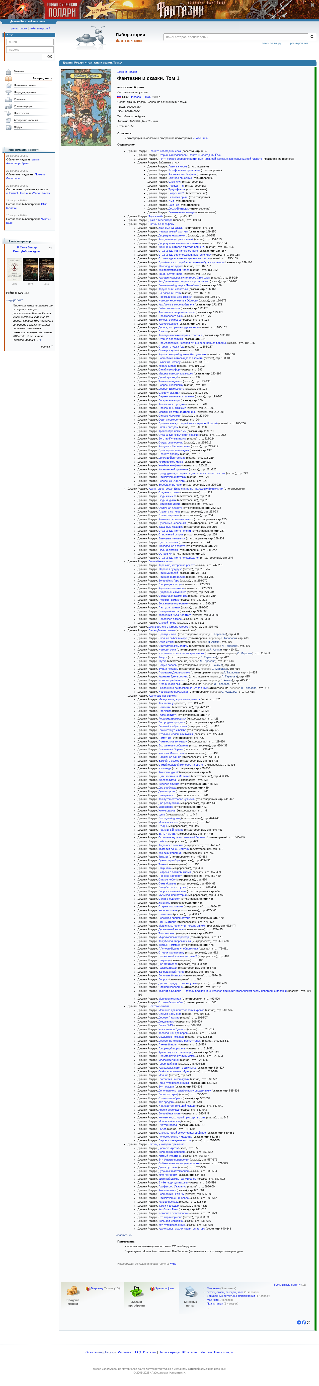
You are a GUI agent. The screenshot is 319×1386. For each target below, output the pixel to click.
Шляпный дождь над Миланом (178, 1178)
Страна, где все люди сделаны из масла (184, 258)
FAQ (138, 1352)
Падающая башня (170, 756)
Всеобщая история (170, 484)
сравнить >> (124, 1235)
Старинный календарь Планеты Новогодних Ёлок (190, 154)
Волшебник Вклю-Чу (171, 1193)
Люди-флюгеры (168, 549)
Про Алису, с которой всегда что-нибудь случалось (191, 262)
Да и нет (173, 204)
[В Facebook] (304, 1322)
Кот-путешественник (172, 1224)
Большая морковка (171, 1220)
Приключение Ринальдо (174, 1197)
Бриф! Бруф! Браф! (171, 273)
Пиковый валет (168, 1044)
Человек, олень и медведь (175, 1136)
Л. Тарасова (218, 634)
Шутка (162, 660)
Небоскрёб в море (170, 618)
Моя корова (166, 806)
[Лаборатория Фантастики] (92, 37)
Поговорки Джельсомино (174, 672)
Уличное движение (180, 177)
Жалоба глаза (167, 779)
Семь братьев (167, 883)
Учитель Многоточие (172, 753)
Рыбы (162, 841)
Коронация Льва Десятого (175, 614)
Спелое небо (167, 879)
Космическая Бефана (182, 174)
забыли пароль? (39, 28)
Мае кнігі (212, 1299)
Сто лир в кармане (170, 1217)
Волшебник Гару (169, 580)
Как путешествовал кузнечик (177, 799)
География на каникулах (174, 1079)
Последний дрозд (169, 818)
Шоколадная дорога (171, 266)
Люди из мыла (167, 496)
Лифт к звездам (168, 427)
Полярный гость (169, 611)
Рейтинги (19, 99)
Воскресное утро (169, 400)
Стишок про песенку (171, 952)
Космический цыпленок (173, 469)
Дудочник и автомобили (174, 1170)
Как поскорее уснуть (172, 404)
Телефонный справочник (184, 170)
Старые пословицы (171, 338)
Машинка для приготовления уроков (181, 1010)
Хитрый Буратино (170, 1155)
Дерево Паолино (169, 1017)
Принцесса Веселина (172, 576)
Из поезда (165, 768)
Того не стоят (167, 933)
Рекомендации (23, 106)
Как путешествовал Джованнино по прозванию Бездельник (186, 488)
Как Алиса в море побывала (176, 304)
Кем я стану (166, 703)
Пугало (163, 331)
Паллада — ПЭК (140, 96)
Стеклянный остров (171, 534)
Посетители (21, 113)
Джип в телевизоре (160, 220)
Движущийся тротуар (172, 457)
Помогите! (165, 707)
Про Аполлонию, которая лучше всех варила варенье (193, 342)
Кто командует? (168, 772)
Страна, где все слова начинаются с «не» (185, 254)
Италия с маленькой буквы (176, 733)
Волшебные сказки (160, 561)
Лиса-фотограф (168, 1094)
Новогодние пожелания (173, 691)
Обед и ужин (166, 641)
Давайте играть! (169, 1148)
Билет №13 (166, 1025)
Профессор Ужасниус (172, 1186)
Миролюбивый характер (174, 937)
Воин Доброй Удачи (27, 251)
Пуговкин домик (169, 599)
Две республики (169, 803)
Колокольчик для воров (173, 1032)
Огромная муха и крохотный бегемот (182, 837)
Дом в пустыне (168, 1167)
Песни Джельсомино (162, 630)
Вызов (162, 1128)
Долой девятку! (168, 377)
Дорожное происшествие (174, 917)
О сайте (91, 1352)
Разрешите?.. (176, 193)
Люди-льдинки (167, 500)
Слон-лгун (174, 181)
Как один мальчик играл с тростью (180, 335)
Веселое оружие (169, 783)
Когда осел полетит (171, 845)
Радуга (163, 657)
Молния (163, 1075)
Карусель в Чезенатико (173, 289)
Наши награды (169, 1352)
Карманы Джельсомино (173, 676)
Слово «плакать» (169, 392)
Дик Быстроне (167, 921)
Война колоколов (169, 308)
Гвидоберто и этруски (172, 887)
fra (107, 1352)
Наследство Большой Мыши (177, 1105)
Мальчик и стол (168, 822)
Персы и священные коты (175, 1140)
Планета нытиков (169, 511)
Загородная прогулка (172, 722)
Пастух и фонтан (169, 607)
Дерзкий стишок (178, 208)
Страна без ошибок (171, 1002)
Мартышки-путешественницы (177, 411)
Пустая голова (168, 1124)
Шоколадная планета (172, 545)
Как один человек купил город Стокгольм (184, 277)
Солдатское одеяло (171, 442)
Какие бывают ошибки (162, 695)
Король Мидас (167, 365)
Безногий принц (178, 197)
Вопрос (163, 979)
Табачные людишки (171, 526)
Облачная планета (170, 507)
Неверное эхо (167, 795)
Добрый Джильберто (171, 388)
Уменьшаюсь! (167, 810)
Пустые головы (168, 542)
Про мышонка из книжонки (175, 296)
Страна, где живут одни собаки (178, 434)
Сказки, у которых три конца (166, 1144)
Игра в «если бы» (170, 683)
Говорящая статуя (170, 584)
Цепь (162, 814)
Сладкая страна (169, 492)
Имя (171, 200)
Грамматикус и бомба (172, 730)
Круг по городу (168, 1174)
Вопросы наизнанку (171, 384)
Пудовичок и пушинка (172, 591)
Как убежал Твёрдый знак (175, 941)
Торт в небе (156, 216)
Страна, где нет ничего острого (178, 250)
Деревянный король (171, 929)
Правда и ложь (168, 634)
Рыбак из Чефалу (170, 362)
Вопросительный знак (172, 891)
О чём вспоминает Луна (174, 1071)
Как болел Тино (168, 1209)
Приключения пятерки (172, 476)
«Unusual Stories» (17, 193)
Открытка (165, 868)
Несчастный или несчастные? (178, 956)
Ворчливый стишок (171, 975)
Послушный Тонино (171, 829)
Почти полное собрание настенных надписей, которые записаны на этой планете (210, 158)
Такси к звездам (169, 1205)
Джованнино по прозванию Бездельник (183, 687)
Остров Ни (165, 553)
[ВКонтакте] (299, 1322)
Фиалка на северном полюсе (177, 312)
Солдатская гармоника (173, 595)
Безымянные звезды (181, 212)
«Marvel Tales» (40, 193)
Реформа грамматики (172, 718)
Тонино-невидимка (170, 381)
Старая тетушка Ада (171, 346)
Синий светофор (169, 369)
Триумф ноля (176, 189)
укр (112, 1352)
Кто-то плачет (167, 1190)
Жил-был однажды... (171, 227)
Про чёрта (165, 710)
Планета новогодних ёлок (165, 150)
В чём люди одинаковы (173, 1182)
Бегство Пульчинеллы (172, 438)
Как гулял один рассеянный (176, 239)
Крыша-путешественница (175, 1052)
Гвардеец (97, 1288)
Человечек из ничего (172, 480)
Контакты (150, 1352)
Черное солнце (168, 910)
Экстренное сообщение (173, 745)
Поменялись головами (173, 741)
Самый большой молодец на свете (181, 764)
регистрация (19, 28)
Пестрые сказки (159, 1006)
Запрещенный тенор (171, 971)
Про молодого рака (171, 315)
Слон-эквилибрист (170, 1098)
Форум (18, 127)
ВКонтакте (189, 1352)
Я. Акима (213, 641)
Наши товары (224, 1352)
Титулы (163, 856)
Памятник (165, 737)
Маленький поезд (169, 1121)
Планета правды (169, 453)
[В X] (309, 1322)
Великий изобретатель (173, 726)
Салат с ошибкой (169, 898)
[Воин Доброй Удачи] (14, 280)
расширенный (299, 43)
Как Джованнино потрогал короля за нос (184, 281)
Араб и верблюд (169, 1109)
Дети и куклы (167, 791)
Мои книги (213, 1288)
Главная (19, 71)
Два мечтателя (168, 963)
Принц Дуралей (168, 572)
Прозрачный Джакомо (172, 407)
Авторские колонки (26, 120)
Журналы (164, 902)
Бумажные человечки (172, 522)
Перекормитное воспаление (176, 396)
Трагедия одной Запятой (174, 848)
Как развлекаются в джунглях (177, 1067)
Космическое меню (171, 461)
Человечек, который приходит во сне (182, 1117)
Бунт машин (166, 1086)
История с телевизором (174, 1213)
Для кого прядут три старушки (178, 983)
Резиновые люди (169, 503)
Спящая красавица (171, 986)
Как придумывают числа (174, 269)
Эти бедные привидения (174, 1159)
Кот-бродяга (166, 1101)
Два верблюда (167, 787)
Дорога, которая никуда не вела (179, 327)
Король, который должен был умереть (183, 354)
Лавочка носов (177, 166)
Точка (162, 864)
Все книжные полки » (287, 1284)
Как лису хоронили (170, 852)
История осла (167, 649)
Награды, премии (25, 92)
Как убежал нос (168, 323)
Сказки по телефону (161, 223)
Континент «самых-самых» (176, 519)
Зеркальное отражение (173, 603)
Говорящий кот (168, 1063)
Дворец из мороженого (173, 235)
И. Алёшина (200, 138)
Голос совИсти (168, 714)
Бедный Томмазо (169, 944)
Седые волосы (168, 664)
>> (40, 339)
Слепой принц (167, 622)
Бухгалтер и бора (169, 860)
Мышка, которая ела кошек (176, 373)
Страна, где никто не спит (175, 530)
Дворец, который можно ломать (179, 243)
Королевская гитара (171, 588)
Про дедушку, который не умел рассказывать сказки (192, 473)
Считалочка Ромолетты (173, 645)
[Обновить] (51, 250)
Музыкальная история (173, 894)
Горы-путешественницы (174, 1082)
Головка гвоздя (168, 967)
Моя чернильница (170, 998)
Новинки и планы (25, 85)
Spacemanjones (165, 1288)
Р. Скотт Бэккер (27, 247)
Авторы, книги (42, 78)
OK (47, 57)
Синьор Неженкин (170, 415)
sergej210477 (14, 300)
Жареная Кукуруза (170, 569)
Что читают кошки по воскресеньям (181, 653)
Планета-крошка (169, 515)
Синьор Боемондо (170, 1013)
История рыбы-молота (173, 680)
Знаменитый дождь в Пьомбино (179, 285)
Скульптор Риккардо (171, 1036)
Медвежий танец (169, 1059)
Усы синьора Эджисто (172, 1029)
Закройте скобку (169, 760)
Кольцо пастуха (168, 1201)
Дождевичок (166, 1021)
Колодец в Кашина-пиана (174, 446)
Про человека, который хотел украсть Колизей (188, 423)
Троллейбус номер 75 (172, 431)
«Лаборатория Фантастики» (167, 1372)
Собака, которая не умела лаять (179, 1163)
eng (101, 1352)
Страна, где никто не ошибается (179, 557)
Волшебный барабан (172, 1151)
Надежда (164, 960)
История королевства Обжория (178, 300)
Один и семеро (168, 419)
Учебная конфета (170, 465)
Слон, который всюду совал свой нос (182, 1132)
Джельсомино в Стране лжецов (168, 626)
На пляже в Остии (170, 293)
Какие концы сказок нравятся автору (182, 1228)
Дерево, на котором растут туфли (180, 1040)
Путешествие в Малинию (174, 776)
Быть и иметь (167, 833)
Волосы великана (170, 319)
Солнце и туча (168, 350)
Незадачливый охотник (173, 231)
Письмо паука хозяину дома (177, 1055)
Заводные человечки (172, 538)
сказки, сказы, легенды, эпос (225, 1292)
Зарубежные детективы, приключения (231, 1295)
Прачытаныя (215, 1303)
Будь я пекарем (168, 668)
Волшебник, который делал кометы (181, 358)
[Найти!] (312, 37)
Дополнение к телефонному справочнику (185, 1090)
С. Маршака (244, 653)
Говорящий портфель (172, 1048)
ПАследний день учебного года (178, 948)
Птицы (163, 825)
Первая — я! (176, 185)
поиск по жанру (271, 43)
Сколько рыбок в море (173, 638)
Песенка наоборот (170, 875)
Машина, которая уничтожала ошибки (182, 925)
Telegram (205, 1352)
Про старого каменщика (174, 450)
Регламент (125, 1352)
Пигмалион (165, 914)
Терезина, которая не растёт (177, 565)
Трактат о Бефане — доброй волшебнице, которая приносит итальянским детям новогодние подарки (223, 990)
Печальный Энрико (171, 749)
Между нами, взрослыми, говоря (179, 699)
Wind (173, 1263)
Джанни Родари (127, 71)
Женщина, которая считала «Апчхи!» (182, 246)
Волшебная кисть (170, 1113)
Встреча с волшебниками (175, 872)
